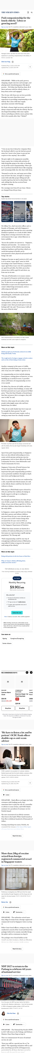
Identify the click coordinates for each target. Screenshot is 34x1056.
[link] (10, 12)
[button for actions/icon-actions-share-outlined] (30, 67)
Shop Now (8, 708)
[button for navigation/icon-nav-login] (28, 12)
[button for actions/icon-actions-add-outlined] (13, 62)
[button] (28, 12)
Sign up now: (4, 27)
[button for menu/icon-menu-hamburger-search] (31, 12)
